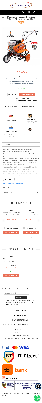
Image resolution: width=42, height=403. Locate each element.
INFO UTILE (20, 310)
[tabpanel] (21, 46)
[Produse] (3, 12)
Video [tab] (6, 188)
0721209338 (22, 332)
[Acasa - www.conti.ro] (21, 5)
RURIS (11, 211)
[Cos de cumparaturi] (34, 12)
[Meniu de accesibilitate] (38, 386)
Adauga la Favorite (12, 107)
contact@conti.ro (22, 335)
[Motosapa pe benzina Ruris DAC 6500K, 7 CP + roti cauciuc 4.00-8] (21, 46)
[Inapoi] (1, 17)
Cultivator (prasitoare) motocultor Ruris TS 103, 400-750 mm (11, 214)
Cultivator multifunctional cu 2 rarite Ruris (30, 214)
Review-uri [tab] (7, 192)
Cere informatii (29, 107)
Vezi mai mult (9, 179)
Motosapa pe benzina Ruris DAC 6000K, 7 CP (11, 260)
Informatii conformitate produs (13, 183)
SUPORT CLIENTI (20, 315)
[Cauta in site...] (39, 12)
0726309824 (22, 329)
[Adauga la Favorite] (11, 237)
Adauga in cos (27, 94)
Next (38, 49)
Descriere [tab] (6, 145)
